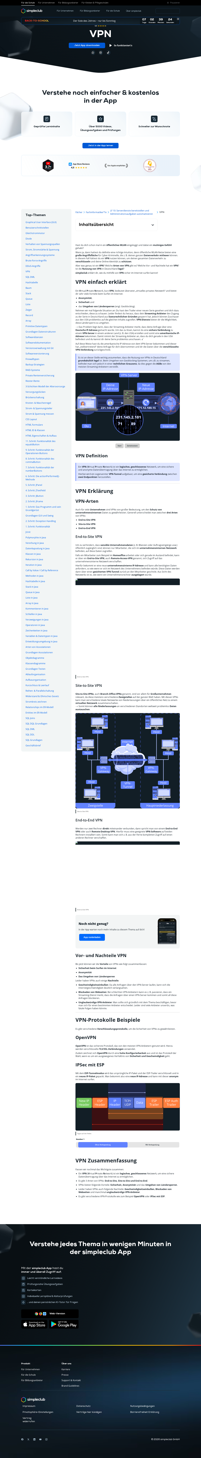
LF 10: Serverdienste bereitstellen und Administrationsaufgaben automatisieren (131, 212)
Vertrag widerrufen (29, 1420)
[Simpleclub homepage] (31, 11)
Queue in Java (33, 592)
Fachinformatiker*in (96, 212)
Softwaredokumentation (38, 342)
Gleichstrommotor (35, 233)
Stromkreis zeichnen (36, 701)
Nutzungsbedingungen (142, 1406)
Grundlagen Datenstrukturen (41, 331)
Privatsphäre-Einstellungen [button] (38, 1412)
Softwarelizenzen (34, 337)
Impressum (29, 1406)
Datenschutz (83, 1406)
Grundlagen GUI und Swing (39, 515)
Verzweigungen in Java (37, 619)
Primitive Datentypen (36, 326)
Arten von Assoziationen (38, 646)
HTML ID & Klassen (35, 430)
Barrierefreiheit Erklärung (144, 1412)
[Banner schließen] (178, 19)
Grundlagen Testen (35, 668)
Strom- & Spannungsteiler (39, 408)
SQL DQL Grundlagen (36, 723)
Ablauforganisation (35, 674)
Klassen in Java (33, 553)
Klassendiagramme (35, 663)
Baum (29, 287)
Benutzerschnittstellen (37, 227)
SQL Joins (30, 718)
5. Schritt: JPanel (34, 484)
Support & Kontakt (71, 1380)
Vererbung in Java (35, 542)
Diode (29, 238)
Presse (65, 1374)
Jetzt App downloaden (87, 45)
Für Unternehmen (46, 3)
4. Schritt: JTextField (36, 490)
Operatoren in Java (35, 625)
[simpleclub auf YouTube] (40, 1439)
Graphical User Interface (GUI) (41, 222)
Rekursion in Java (34, 559)
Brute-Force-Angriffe (36, 260)
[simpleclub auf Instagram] (46, 1439)
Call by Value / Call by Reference (42, 570)
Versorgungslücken (36, 391)
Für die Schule (28, 3)
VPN (28, 271)
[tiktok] (93, 52)
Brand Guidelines (70, 1385)
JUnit (28, 532)
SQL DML (30, 276)
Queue (29, 298)
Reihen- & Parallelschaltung (40, 690)
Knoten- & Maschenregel (38, 402)
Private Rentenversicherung (40, 375)
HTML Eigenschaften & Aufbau (41, 435)
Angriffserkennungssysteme (40, 255)
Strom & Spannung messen (40, 413)
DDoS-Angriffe (33, 266)
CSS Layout (31, 419)
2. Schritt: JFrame (34, 501)
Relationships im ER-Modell (39, 707)
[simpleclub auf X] (28, 1439)
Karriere (66, 1369)
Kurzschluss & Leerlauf (37, 685)
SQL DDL (30, 734)
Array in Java (32, 603)
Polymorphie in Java (36, 537)
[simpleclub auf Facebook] (22, 1439)
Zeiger (29, 309)
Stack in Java (32, 586)
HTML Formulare (34, 424)
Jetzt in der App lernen (100, 146)
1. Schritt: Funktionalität (38, 526)
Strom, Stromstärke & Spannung (42, 249)
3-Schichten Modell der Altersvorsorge (45, 386)
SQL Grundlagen (34, 740)
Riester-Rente (33, 380)
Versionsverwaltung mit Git (40, 348)
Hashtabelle (32, 282)
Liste (28, 304)
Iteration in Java (34, 564)
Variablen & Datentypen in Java (41, 636)
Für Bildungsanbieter (68, 3)
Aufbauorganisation (36, 679)
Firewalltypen (32, 359)
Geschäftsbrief (33, 745)
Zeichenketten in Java (36, 630)
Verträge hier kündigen (89, 1412)
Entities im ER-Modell (36, 712)
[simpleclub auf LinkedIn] (34, 1439)
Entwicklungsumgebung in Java (41, 641)
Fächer (78, 212)
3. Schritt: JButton (34, 495)
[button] (173, 2)
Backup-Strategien (35, 364)
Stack (28, 293)
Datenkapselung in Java (37, 548)
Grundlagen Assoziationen (39, 652)
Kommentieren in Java (37, 608)
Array (28, 320)
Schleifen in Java (34, 614)
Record (29, 315)
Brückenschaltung (35, 397)
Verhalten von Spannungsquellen (43, 244)
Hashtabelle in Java (35, 581)
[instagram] (100, 52)
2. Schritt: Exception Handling (41, 521)
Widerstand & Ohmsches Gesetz (42, 696)
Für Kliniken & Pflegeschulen (94, 3)
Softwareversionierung (37, 353)
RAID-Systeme (33, 370)
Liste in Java (31, 597)
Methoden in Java (34, 575)
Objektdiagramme (35, 657)
